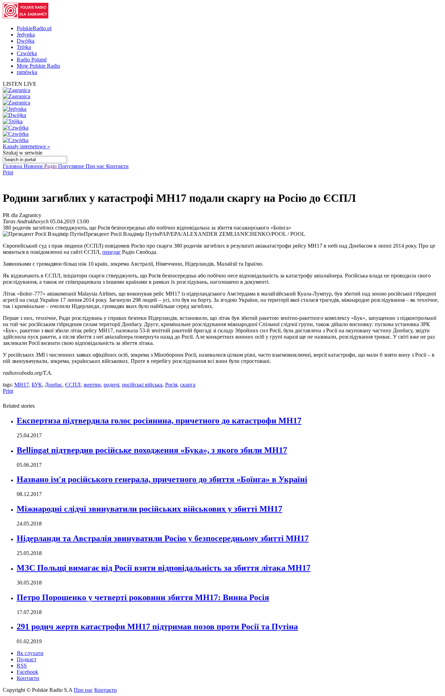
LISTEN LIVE (20, 84)
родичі (111, 385)
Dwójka (25, 41)
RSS (22, 666)
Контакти (117, 166)
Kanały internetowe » (26, 146)
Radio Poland (32, 60)
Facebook (27, 672)
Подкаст (27, 659)
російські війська (142, 385)
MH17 (21, 385)
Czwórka (27, 53)
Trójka (24, 47)
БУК (37, 385)
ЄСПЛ (73, 385)
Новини (34, 166)
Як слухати (30, 653)
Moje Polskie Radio (38, 66)
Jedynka (26, 35)
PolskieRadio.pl (34, 28)
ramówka (27, 72)
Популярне (72, 166)
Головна (13, 166)
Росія (171, 385)
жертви (92, 385)
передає (111, 252)
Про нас (96, 166)
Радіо (51, 166)
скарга (187, 385)
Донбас (53, 385)
